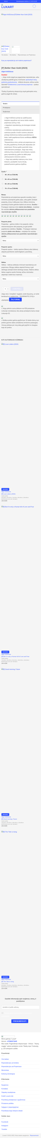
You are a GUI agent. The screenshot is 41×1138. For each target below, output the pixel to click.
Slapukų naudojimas (8, 1092)
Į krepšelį (17, 289)
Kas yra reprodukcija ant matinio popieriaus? (16, 60)
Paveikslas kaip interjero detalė (12, 1111)
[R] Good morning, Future (9, 819)
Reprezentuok (34, 1135)
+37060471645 (12, 1)
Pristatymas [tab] (6, 107)
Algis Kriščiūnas (7, 71)
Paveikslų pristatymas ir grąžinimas (13, 1100)
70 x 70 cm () (11, 188)
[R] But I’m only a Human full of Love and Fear (15, 656)
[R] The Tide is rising (7, 981)
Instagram (4, 1125)
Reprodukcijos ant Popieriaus (26, 55)
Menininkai (5, 1070)
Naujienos (4, 1085)
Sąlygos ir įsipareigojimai (9, 1107)
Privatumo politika (7, 1103)
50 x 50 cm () (11, 179)
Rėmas (3, 194)
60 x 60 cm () (11, 184)
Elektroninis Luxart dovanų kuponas (20, 84)
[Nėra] (2, 215)
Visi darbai (4, 55)
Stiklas (3, 262)
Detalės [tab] (5, 103)
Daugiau (5, 489)
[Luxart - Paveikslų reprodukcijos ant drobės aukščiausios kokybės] (8, 6)
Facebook (4, 1122)
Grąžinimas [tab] (6, 111)
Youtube (4, 1129)
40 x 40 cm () (11, 174)
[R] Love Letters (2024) (8, 494)
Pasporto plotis (6, 221)
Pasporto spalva (6, 247)
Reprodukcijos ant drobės (10, 1063)
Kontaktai (4, 1089)
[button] (34, 6)
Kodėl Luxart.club (7, 1096)
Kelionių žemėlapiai (8, 1074)
